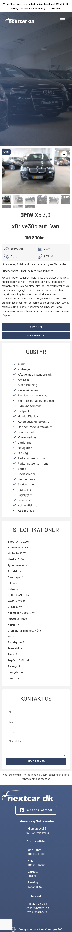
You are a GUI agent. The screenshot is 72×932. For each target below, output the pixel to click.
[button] (63, 20)
